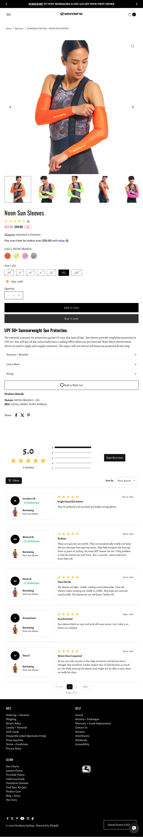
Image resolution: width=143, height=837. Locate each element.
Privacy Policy (13, 748)
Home (9, 28)
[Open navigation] (9, 14)
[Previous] (6, 4)
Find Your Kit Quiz (16, 787)
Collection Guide (15, 779)
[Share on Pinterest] (28, 415)
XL (51, 272)
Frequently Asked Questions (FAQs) (26, 736)
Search (79, 715)
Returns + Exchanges (87, 719)
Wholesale (81, 740)
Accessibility (82, 744)
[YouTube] (22, 819)
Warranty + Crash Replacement (93, 723)
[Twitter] (12, 819)
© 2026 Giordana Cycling (20, 825)
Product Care (13, 791)
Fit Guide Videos (15, 775)
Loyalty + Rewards (16, 727)
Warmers (19, 28)
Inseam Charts (14, 770)
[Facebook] (7, 819)
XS (9, 272)
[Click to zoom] (132, 46)
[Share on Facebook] (16, 415)
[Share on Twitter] (22, 415)
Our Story (11, 800)
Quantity (9, 288)
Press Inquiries (14, 740)
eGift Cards (12, 732)
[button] (71, 355)
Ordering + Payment (17, 715)
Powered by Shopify (47, 825)
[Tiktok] (33, 819)
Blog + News (13, 796)
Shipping (9, 234)
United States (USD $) (120, 825)
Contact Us (81, 727)
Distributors (82, 736)
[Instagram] (28, 819)
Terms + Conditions (17, 744)
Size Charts (12, 766)
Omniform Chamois (17, 783)
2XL (63, 272)
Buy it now (71, 318)
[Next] (136, 4)
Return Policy (13, 723)
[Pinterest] (17, 819)
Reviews (80, 732)
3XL (76, 272)
